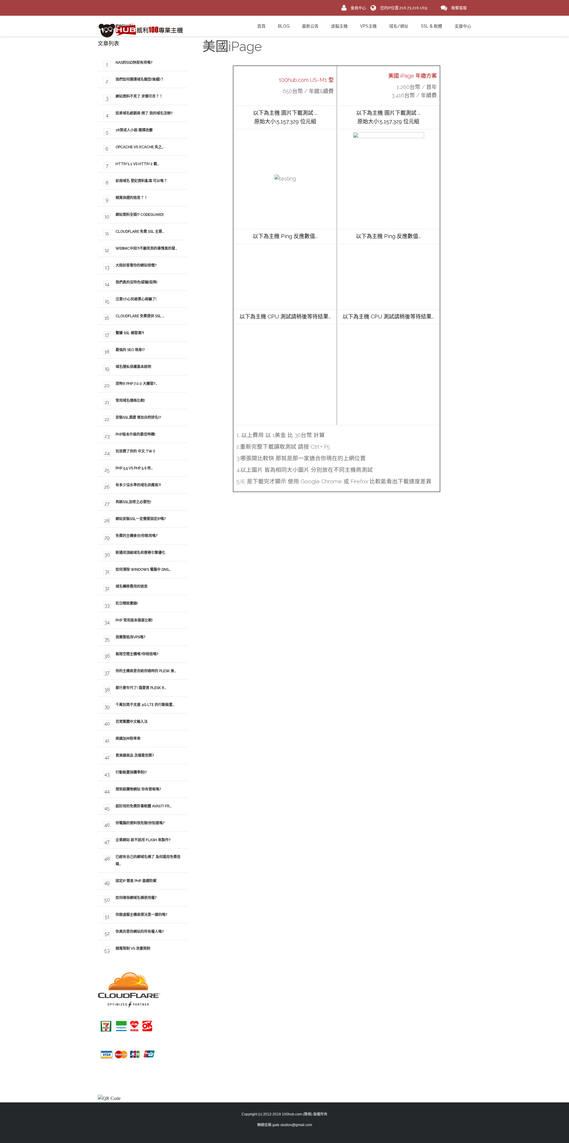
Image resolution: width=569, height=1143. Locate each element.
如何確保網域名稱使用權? (136, 898)
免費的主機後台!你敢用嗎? (136, 536)
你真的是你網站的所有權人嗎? (140, 932)
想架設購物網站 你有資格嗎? (138, 789)
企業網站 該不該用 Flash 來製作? (143, 840)
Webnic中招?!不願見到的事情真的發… (146, 248)
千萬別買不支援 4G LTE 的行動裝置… (145, 705)
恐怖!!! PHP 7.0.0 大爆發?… (136, 384)
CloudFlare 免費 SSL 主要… (140, 231)
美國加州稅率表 (128, 739)
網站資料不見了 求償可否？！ (139, 96)
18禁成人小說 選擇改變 (134, 130)
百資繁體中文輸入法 (132, 722)
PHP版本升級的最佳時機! (135, 434)
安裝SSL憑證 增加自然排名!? (138, 417)
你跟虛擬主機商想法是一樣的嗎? (141, 915)
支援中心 (463, 26)
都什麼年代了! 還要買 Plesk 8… (141, 688)
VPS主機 (368, 26)
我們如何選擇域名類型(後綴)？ (140, 79)
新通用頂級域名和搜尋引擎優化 (140, 553)
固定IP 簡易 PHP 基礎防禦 (136, 881)
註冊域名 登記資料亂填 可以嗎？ (141, 181)
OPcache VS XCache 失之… (140, 147)
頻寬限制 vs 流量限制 (133, 948)
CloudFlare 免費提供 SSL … (140, 316)
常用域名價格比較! (130, 400)
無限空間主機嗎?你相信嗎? (137, 654)
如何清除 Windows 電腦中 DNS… (143, 569)
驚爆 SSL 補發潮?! (130, 333)
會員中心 (358, 8)
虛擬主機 (339, 26)
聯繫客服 (459, 8)
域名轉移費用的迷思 (132, 586)
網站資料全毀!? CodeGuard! (140, 215)
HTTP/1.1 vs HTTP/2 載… (137, 164)
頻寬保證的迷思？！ (132, 198)
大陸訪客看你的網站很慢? (136, 265)
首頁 (261, 26)
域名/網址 (398, 26)
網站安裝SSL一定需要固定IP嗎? (141, 519)
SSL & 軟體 (431, 26)
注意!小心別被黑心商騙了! (136, 299)
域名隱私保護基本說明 (133, 367)
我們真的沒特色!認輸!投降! (136, 282)
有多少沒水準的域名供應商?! (138, 485)
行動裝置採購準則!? (131, 772)
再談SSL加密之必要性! (133, 502)
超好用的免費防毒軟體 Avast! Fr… (144, 806)
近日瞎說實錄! (127, 603)
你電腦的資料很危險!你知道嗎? (140, 823)
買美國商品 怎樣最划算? (135, 755)
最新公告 (310, 26)
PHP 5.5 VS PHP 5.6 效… (134, 468)
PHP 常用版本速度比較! (134, 620)
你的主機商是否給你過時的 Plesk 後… (146, 671)
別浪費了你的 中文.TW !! (135, 451)
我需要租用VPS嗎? (130, 637)
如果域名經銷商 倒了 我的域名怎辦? (144, 113)
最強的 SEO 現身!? (130, 350)
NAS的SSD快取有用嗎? (134, 62)
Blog (284, 26)
